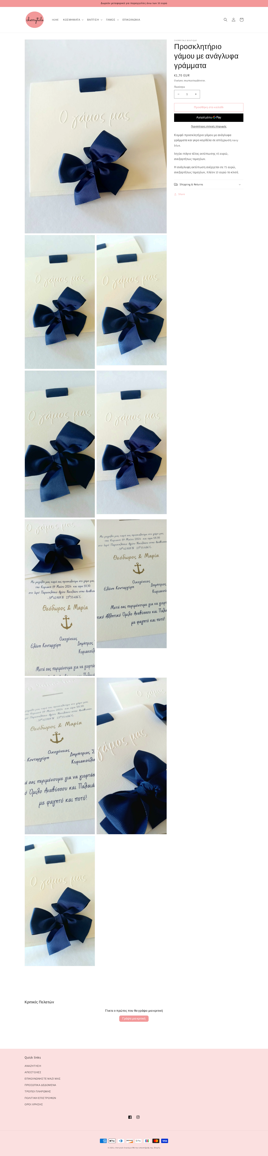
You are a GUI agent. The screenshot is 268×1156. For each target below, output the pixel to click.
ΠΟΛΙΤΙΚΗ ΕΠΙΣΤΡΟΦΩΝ (40, 1098)
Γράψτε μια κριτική (133, 1018)
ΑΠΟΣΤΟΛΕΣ (33, 1072)
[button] (73, 20)
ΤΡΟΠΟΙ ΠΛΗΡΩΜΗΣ (38, 1091)
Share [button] (181, 194)
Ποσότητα (179, 86)
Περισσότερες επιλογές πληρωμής (209, 126)
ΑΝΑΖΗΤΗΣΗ (33, 1066)
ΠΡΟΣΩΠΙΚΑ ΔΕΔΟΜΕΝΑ (40, 1085)
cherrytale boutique (123, 1148)
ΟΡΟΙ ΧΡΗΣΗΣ (34, 1104)
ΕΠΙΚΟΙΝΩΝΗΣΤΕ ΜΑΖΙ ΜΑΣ (43, 1078)
